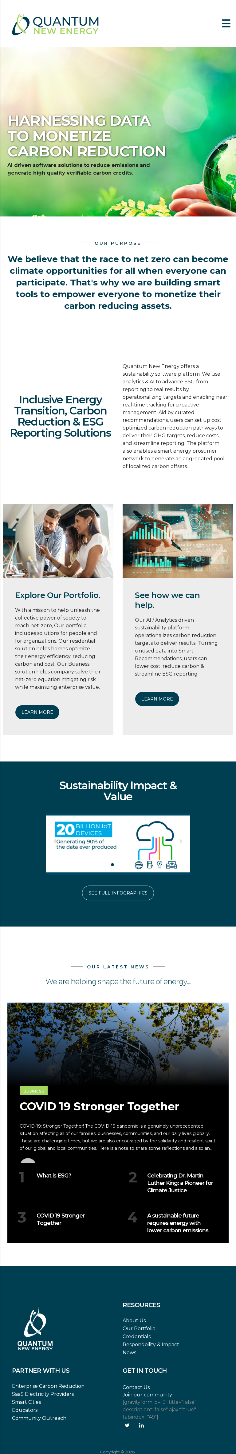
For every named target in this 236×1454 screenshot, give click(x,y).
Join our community (147, 1395)
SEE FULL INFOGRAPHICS (118, 893)
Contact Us (136, 1387)
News (129, 1352)
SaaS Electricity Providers (43, 1394)
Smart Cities (26, 1402)
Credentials (137, 1336)
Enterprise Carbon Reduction (48, 1386)
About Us (134, 1320)
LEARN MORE (37, 712)
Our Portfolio (139, 1328)
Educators (24, 1410)
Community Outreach (39, 1418)
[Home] (55, 23)
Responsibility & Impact (151, 1344)
